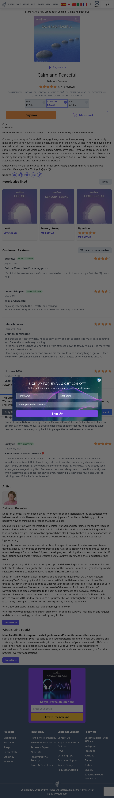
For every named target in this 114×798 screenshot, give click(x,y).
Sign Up (57, 413)
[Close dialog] (98, 379)
